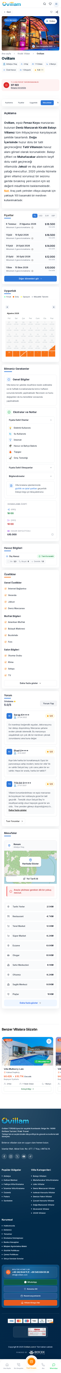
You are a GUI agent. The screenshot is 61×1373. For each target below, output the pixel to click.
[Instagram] (10, 1156)
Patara (7, 1196)
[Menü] (56, 3)
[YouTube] (23, 1156)
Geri (9, 12)
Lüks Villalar (38, 1184)
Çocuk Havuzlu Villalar (43, 1200)
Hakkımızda (9, 1226)
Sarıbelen (8, 1200)
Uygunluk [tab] (33, 103)
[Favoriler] (50, 4)
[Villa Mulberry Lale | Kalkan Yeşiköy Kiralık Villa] (27, 1051)
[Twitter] (17, 1156)
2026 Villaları (39, 1213)
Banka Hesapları (11, 1242)
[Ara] (45, 4)
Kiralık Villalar (24, 53)
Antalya (7, 1176)
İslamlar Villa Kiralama (14, 1188)
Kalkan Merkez (10, 1180)
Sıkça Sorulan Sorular (14, 1258)
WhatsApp (32, 1282)
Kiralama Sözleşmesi (13, 1238)
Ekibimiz (8, 1230)
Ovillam (40, 53)
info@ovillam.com (19, 1275)
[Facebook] (4, 1156)
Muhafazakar (26, 157)
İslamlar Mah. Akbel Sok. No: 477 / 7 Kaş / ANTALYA (26, 1149)
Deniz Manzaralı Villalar (44, 1188)
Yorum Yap (48, 703)
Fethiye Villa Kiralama (14, 1184)
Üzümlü (7, 1192)
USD (40, 216)
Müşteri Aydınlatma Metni (15, 1246)
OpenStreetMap (12, 875)
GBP (53, 216)
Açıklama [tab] (9, 103)
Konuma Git (32, 1289)
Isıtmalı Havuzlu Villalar (44, 1192)
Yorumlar (8, 1234)
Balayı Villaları (39, 1176)
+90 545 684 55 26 (39, 1272)
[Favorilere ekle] (51, 12)
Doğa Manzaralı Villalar (43, 1205)
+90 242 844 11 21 (20, 1272)
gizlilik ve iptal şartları (26, 488)
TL (35, 216)
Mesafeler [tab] (47, 103)
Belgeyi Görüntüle (18, 88)
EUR (47, 216)
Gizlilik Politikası (11, 1250)
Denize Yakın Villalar (42, 1196)
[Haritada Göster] (30, 867)
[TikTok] (30, 1156)
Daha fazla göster (18, 810)
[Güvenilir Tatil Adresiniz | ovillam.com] (11, 4)
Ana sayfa (6, 53)
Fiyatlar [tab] (21, 103)
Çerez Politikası (11, 1254)
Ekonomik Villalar (41, 1209)
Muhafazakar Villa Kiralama (45, 1180)
